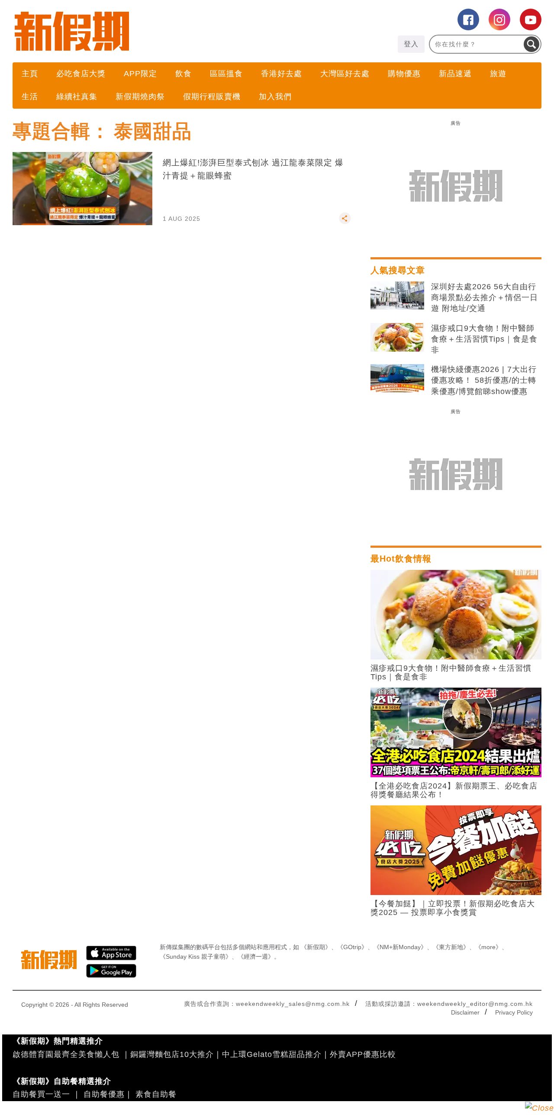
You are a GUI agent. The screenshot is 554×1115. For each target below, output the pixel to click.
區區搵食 (226, 73)
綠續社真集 (76, 96)
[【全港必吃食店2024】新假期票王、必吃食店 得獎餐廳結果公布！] (455, 731)
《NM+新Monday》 (400, 947)
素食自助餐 (156, 1094)
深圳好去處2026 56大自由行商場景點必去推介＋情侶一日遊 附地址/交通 (484, 297)
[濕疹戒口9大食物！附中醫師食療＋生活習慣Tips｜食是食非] (397, 337)
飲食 (183, 73)
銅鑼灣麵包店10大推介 (172, 1054)
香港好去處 (281, 73)
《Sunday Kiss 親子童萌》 (196, 956)
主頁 (30, 73)
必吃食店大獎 (81, 73)
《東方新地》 (451, 947)
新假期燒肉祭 (140, 96)
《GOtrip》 (352, 947)
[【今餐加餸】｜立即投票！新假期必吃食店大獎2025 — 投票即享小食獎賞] (455, 849)
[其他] (344, 222)
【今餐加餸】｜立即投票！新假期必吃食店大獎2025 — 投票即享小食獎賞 (452, 908)
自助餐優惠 (104, 1094)
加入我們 (275, 96)
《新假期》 (316, 947)
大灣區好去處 (345, 73)
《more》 (488, 947)
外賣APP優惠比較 (363, 1054)
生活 (30, 96)
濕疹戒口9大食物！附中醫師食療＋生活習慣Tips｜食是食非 (484, 339)
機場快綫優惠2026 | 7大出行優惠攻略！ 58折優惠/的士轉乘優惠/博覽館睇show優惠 (484, 380)
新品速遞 (455, 73)
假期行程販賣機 (212, 96)
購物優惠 (404, 73)
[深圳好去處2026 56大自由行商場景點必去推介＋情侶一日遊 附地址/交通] (397, 295)
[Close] (539, 1108)
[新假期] (145, 31)
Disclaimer (465, 1012)
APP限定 (140, 73)
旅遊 (498, 73)
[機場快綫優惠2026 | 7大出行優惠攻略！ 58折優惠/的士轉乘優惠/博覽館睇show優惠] (397, 378)
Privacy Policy (514, 1012)
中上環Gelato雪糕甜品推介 (272, 1054)
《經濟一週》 (256, 956)
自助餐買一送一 (41, 1094)
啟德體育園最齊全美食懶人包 (66, 1054)
